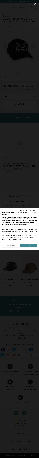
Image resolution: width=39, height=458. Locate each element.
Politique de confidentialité (28, 210)
